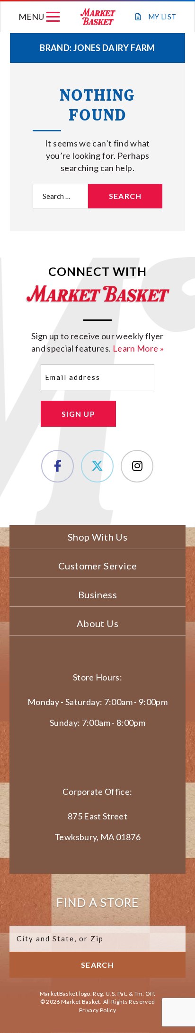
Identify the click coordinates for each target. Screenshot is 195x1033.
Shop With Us (97, 536)
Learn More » (138, 348)
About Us (97, 623)
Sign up (78, 413)
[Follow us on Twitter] (97, 466)
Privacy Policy (97, 1010)
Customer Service (97, 565)
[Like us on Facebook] (57, 466)
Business (97, 594)
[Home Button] (97, 16)
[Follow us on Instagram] (137, 466)
